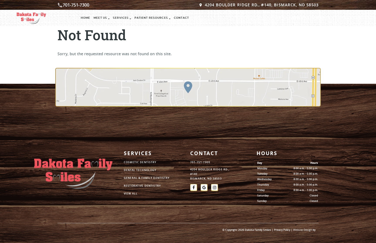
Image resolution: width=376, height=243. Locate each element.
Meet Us (100, 18)
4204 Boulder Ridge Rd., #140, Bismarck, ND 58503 (262, 4)
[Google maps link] (188, 90)
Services (121, 18)
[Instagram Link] (214, 187)
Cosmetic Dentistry (140, 162)
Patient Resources (151, 18)
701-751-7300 (76, 5)
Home (85, 18)
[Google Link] (204, 187)
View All (131, 193)
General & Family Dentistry (147, 178)
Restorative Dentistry (142, 186)
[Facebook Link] (193, 187)
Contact (181, 18)
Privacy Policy (282, 230)
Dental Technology (140, 170)
